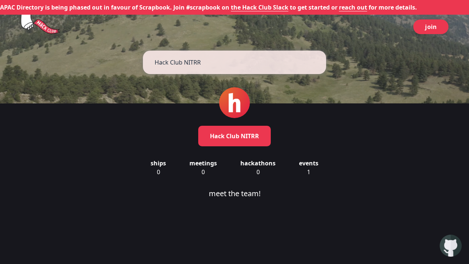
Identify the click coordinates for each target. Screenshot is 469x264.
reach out (353, 7)
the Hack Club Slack (259, 7)
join (431, 27)
